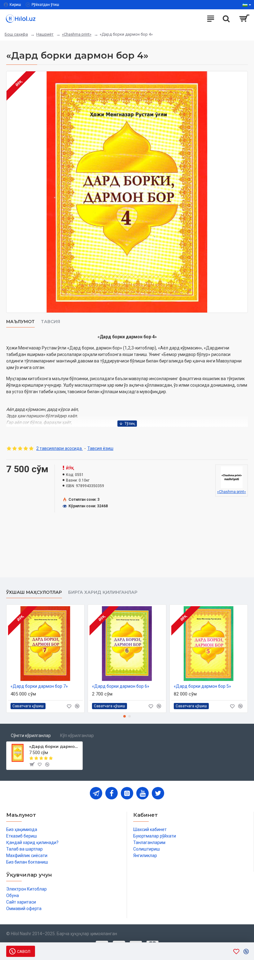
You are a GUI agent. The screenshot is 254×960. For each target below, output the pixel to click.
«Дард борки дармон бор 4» (54, 746)
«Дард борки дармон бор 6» (120, 686)
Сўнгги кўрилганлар (31, 735)
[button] (124, 716)
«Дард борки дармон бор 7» (39, 686)
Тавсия (50, 321)
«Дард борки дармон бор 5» (202, 686)
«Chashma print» (76, 34)
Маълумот (20, 321)
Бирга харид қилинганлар (103, 592)
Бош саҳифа (16, 34)
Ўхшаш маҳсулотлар (34, 592)
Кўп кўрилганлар (77, 735)
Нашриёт (45, 34)
